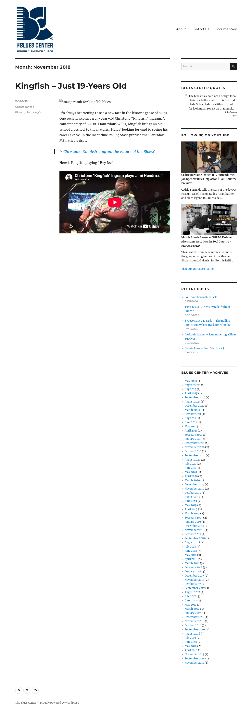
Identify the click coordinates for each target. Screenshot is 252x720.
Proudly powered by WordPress (59, 702)
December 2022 (194, 405)
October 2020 (193, 451)
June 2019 (191, 501)
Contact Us (200, 29)
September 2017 (195, 588)
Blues (18, 112)
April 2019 (191, 509)
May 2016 (191, 646)
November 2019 (194, 488)
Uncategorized (24, 106)
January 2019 (193, 521)
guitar (28, 112)
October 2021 (193, 414)
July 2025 (190, 389)
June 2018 (191, 550)
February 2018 (193, 567)
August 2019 (192, 497)
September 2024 (195, 397)
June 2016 (191, 642)
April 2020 (191, 476)
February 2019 (194, 517)
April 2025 (191, 393)
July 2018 (190, 546)
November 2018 (194, 530)
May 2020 (191, 472)
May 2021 (190, 426)
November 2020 (195, 447)
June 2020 (191, 468)
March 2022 (192, 410)
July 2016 (190, 637)
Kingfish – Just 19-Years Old (71, 86)
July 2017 (190, 596)
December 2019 (194, 484)
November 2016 (194, 621)
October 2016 (193, 625)
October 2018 (193, 534)
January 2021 (193, 439)
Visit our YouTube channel (197, 269)
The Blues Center (25, 702)
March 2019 (192, 513)
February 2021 (193, 434)
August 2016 (192, 633)
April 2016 (191, 650)
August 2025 (192, 385)
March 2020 (192, 480)
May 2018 (190, 555)
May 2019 (191, 505)
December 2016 (194, 617)
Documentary (226, 29)
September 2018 (195, 538)
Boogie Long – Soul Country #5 (204, 348)
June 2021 (191, 422)
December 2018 (194, 526)
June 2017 (191, 600)
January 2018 (193, 571)
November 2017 (194, 579)
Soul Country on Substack (201, 297)
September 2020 (195, 455)
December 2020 (194, 443)
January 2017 (193, 613)
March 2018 (192, 563)
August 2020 (192, 459)
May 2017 (190, 604)
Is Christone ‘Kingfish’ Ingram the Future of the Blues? (107, 151)
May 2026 (191, 381)
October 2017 (193, 584)
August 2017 (192, 592)
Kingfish (38, 112)
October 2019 (193, 492)
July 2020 (190, 463)
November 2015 (194, 654)
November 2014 (194, 662)
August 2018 (192, 542)
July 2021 (190, 418)
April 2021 (191, 430)
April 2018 (191, 559)
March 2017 (192, 608)
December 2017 (194, 575)
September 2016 (195, 629)
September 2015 (195, 658)
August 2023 (192, 401)
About (181, 29)
